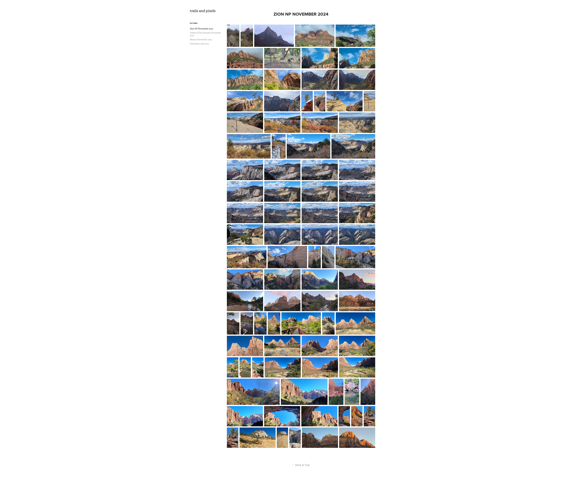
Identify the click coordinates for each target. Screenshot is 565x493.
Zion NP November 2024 (201, 28)
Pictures (193, 23)
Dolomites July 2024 (199, 43)
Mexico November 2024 (201, 39)
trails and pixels (203, 11)
